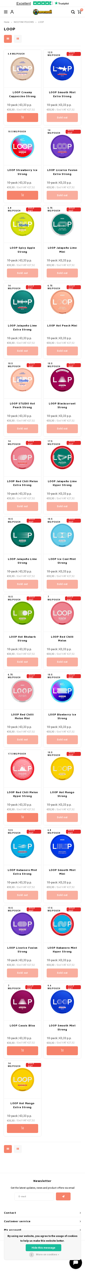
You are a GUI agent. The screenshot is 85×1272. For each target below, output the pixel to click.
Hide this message (43, 1248)
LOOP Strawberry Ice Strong (22, 172)
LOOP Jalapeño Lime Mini (62, 249)
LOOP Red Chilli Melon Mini (22, 716)
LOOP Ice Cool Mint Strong (62, 560)
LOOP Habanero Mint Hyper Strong (62, 949)
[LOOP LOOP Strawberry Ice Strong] (22, 146)
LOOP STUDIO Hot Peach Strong (22, 405)
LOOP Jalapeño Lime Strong (22, 560)
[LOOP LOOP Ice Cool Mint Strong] (62, 535)
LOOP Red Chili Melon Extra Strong (22, 483)
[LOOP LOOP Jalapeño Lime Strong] (22, 535)
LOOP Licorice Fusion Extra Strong (62, 172)
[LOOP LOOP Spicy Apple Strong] (22, 224)
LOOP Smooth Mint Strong (62, 1027)
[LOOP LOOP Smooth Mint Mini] (62, 846)
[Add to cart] (22, 117)
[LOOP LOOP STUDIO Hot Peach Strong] (22, 380)
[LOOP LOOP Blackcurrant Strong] (62, 380)
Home (6, 22)
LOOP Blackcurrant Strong (62, 405)
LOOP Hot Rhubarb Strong (22, 638)
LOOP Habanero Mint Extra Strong (22, 872)
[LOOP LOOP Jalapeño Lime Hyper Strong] (62, 457)
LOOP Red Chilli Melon (62, 638)
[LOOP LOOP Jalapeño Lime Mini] (62, 224)
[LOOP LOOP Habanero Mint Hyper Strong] (62, 924)
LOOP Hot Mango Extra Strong (22, 1105)
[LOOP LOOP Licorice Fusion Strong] (22, 924)
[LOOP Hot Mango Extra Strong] (22, 1079)
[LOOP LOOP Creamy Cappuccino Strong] (22, 68)
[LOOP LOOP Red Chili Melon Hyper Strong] (22, 768)
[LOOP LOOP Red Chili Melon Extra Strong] (22, 457)
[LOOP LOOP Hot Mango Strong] (62, 768)
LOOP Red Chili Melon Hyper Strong (22, 794)
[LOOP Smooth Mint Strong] (62, 1002)
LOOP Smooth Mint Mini (62, 872)
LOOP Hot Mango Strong (62, 794)
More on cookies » (47, 1254)
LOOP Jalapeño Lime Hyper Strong (62, 483)
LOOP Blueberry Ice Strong (62, 716)
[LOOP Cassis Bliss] (22, 1002)
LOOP (41, 22)
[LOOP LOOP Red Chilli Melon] (62, 613)
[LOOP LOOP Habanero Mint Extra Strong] (22, 846)
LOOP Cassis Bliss (22, 1025)
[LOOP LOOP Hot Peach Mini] (62, 302)
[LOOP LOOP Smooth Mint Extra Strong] (62, 68)
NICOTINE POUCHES (24, 22)
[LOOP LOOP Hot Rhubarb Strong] (22, 613)
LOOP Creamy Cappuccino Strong (22, 94)
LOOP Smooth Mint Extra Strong (62, 94)
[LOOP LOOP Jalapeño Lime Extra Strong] (22, 302)
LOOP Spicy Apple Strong (22, 249)
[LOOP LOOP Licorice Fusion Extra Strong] (62, 146)
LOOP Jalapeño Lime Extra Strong (22, 327)
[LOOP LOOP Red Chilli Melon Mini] (22, 691)
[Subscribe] (63, 1196)
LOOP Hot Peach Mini (62, 325)
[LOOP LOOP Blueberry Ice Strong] (62, 691)
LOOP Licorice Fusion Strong (22, 949)
